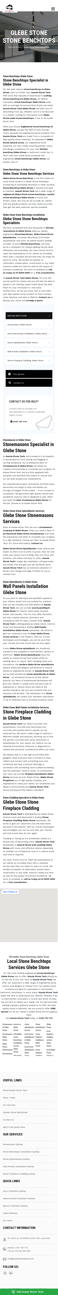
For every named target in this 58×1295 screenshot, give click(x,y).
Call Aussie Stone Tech (29, 1291)
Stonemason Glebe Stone (19, 325)
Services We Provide (17, 316)
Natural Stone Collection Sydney (19, 1198)
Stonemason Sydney (13, 1144)
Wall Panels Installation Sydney (18, 1166)
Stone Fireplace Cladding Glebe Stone (25, 360)
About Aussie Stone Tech (15, 1090)
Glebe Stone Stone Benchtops (37, 47)
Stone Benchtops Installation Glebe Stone (27, 334)
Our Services (9, 1105)
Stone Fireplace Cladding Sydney (19, 1174)
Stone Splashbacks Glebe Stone (22, 342)
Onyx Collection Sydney (14, 1191)
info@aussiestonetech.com (21, 1259)
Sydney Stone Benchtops (15, 1112)
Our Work (7, 1220)
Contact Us (18, 383)
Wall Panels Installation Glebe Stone (24, 351)
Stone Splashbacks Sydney (16, 1159)
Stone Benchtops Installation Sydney (21, 1152)
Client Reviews (10, 1213)
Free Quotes (18, 374)
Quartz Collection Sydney (15, 1206)
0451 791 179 (19, 421)
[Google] (11, 1273)
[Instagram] (5, 1273)
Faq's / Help (9, 1097)
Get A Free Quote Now (14, 1127)
